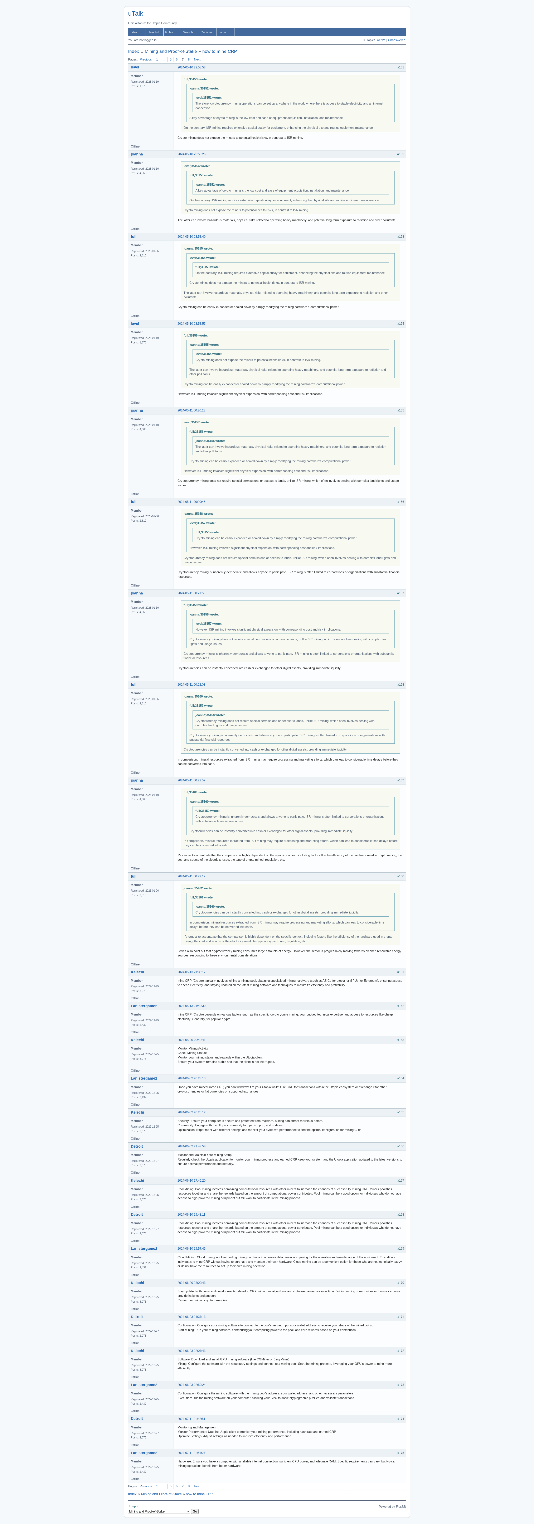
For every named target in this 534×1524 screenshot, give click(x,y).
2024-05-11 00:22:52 (191, 780)
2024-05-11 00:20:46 (191, 501)
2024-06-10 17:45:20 (191, 1180)
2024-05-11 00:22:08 (191, 684)
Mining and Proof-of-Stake (171, 51)
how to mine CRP (219, 51)
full (133, 237)
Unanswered (396, 40)
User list (153, 32)
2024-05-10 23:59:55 (191, 323)
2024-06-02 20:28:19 (191, 1078)
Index (133, 32)
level (135, 67)
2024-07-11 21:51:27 (191, 1453)
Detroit (137, 1146)
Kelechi (137, 972)
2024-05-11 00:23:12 (191, 876)
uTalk (135, 13)
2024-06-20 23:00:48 (191, 1282)
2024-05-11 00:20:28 (191, 410)
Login (222, 32)
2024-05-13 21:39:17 (191, 972)
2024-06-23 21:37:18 (191, 1316)
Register (206, 32)
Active (381, 40)
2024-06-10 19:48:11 (191, 1214)
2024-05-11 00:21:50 (191, 593)
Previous (146, 59)
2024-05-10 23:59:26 (191, 154)
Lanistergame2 (144, 1006)
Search (188, 32)
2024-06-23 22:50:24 (191, 1384)
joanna (137, 154)
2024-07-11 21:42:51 (191, 1419)
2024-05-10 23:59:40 (191, 236)
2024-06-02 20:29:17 (191, 1112)
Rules (169, 32)
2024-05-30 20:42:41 (191, 1040)
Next (197, 59)
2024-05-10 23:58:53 (191, 67)
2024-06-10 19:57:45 (191, 1248)
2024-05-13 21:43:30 (191, 1006)
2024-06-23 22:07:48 (191, 1350)
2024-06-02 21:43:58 (191, 1146)
